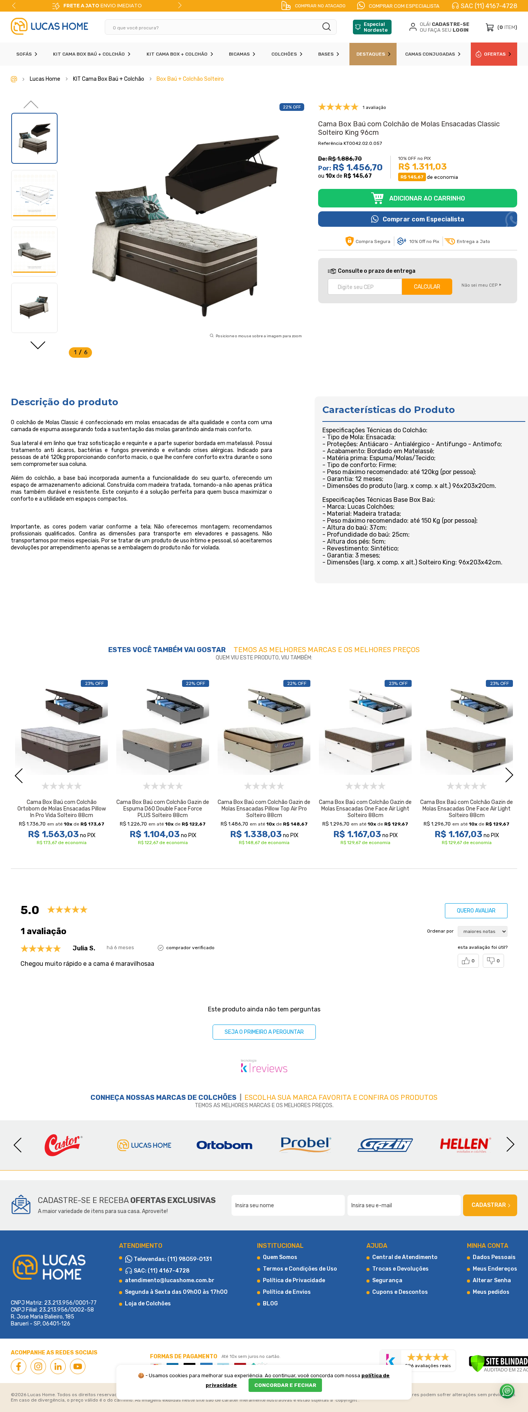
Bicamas (239, 54)
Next (180, 5)
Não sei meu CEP (479, 285)
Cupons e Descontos (400, 1292)
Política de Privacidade (294, 1280)
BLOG (270, 1303)
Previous (14, 5)
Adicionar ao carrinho (427, 198)
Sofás (24, 54)
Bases (326, 54)
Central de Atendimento (405, 1257)
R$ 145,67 (358, 176)
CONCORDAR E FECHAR (285, 1385)
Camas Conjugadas (430, 54)
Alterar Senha (492, 1280)
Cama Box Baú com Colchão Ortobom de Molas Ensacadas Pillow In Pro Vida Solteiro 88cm (61, 809)
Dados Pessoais (494, 1257)
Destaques (370, 54)
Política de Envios (287, 1292)
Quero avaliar (476, 910)
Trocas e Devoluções (400, 1269)
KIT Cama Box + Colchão (177, 54)
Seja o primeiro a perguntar (264, 1032)
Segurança (387, 1280)
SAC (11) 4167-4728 (489, 6)
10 (330, 176)
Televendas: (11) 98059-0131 (172, 1259)
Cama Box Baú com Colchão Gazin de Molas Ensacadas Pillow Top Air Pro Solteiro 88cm (264, 809)
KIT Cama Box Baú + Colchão (89, 54)
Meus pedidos (491, 1292)
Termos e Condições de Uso (300, 1269)
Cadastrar (489, 1205)
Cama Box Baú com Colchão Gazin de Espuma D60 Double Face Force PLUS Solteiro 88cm (162, 809)
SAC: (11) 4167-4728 (161, 1271)
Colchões (284, 54)
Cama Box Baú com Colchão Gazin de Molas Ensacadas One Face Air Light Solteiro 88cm (365, 809)
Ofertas (495, 54)
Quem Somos (280, 1257)
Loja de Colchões (148, 1303)
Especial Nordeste (376, 27)
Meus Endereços (495, 1269)
